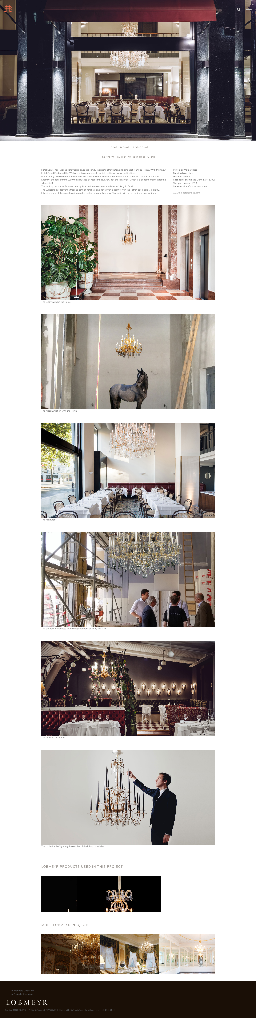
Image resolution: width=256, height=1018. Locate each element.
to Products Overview (22, 990)
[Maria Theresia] (119, 877)
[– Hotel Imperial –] (142, 935)
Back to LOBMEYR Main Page (71, 1010)
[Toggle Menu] (249, 9)
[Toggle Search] (238, 9)
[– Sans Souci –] (201, 935)
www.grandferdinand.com (186, 192)
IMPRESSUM (51, 1010)
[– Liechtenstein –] (84, 935)
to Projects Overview (22, 994)
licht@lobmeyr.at (92, 1010)
